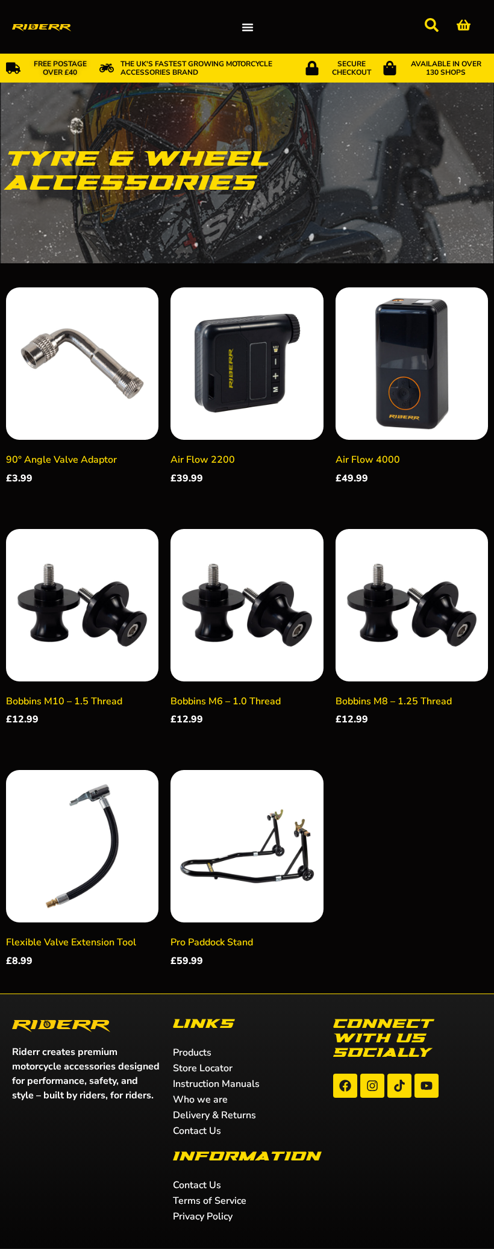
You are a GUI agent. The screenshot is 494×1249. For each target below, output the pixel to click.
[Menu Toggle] (248, 27)
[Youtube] (426, 1086)
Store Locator (203, 1068)
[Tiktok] (399, 1086)
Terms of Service (209, 1200)
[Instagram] (372, 1086)
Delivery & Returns (214, 1115)
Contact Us (197, 1131)
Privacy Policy (203, 1216)
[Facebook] (345, 1086)
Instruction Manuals (216, 1084)
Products (192, 1052)
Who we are (200, 1099)
